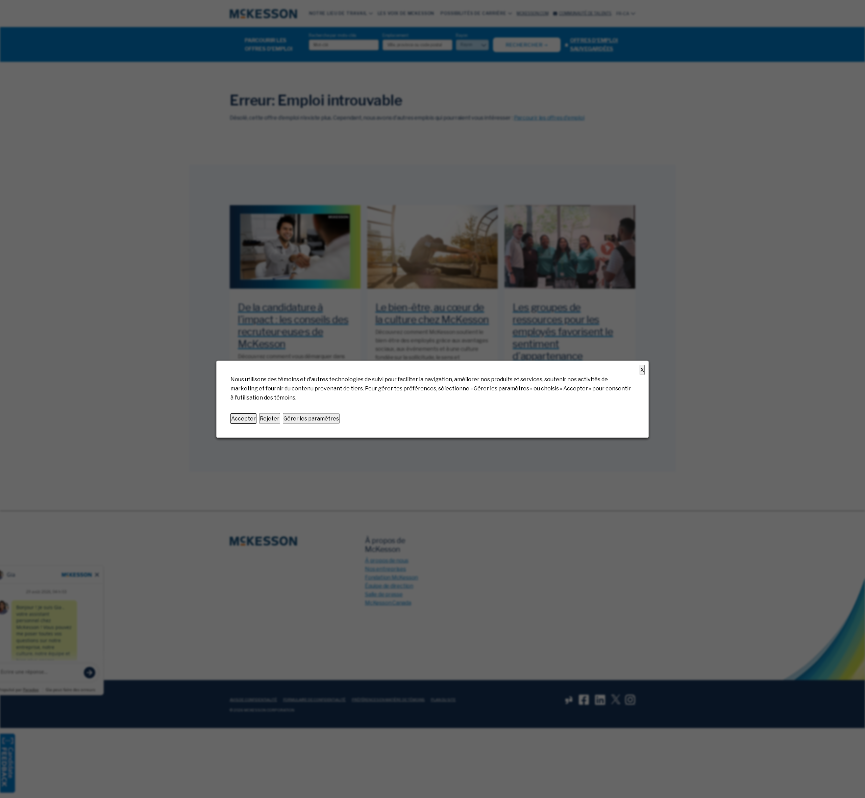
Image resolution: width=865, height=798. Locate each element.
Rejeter (269, 418)
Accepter (243, 418)
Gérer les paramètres (311, 418)
